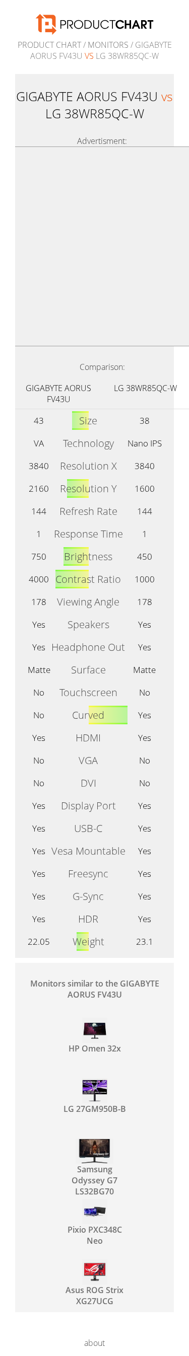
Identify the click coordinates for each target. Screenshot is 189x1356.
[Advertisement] (94, 246)
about (94, 1342)
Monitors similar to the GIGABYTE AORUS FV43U (94, 989)
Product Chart (49, 44)
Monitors (108, 44)
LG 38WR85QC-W (145, 388)
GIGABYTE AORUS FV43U (58, 394)
